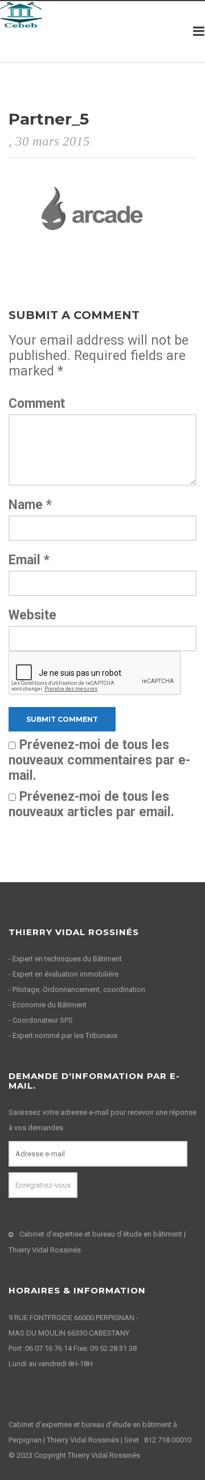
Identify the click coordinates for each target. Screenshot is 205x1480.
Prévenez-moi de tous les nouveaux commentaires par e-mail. (99, 760)
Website (32, 615)
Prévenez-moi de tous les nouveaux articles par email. (91, 804)
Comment (37, 403)
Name (30, 504)
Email (29, 560)
